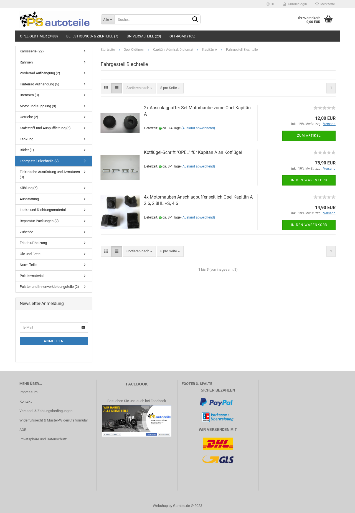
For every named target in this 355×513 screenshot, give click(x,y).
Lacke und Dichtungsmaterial (43, 210)
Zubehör (26, 232)
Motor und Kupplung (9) (38, 106)
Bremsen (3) (29, 95)
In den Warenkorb (309, 180)
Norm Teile (28, 265)
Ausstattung (29, 199)
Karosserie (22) (32, 51)
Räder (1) (27, 150)
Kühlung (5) (29, 188)
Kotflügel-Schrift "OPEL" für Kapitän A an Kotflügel (193, 152)
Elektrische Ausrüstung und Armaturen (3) (50, 174)
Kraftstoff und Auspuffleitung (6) (45, 128)
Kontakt (25, 401)
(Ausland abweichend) (198, 128)
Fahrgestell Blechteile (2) (39, 161)
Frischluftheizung (33, 243)
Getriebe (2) (29, 117)
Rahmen (26, 62)
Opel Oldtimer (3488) (39, 36)
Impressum (28, 392)
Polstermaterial (32, 276)
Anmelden (54, 341)
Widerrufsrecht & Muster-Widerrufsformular (53, 420)
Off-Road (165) (182, 36)
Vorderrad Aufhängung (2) (40, 73)
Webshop (160, 506)
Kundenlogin (296, 4)
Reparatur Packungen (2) (39, 221)
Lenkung (26, 139)
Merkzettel (327, 4)
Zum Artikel (309, 136)
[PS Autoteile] (55, 19)
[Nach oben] (339, 504)
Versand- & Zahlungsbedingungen (45, 411)
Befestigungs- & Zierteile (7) (92, 36)
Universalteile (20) (144, 36)
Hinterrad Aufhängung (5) (39, 84)
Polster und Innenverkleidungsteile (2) (49, 287)
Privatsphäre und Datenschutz (43, 439)
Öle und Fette (30, 254)
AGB (22, 430)
